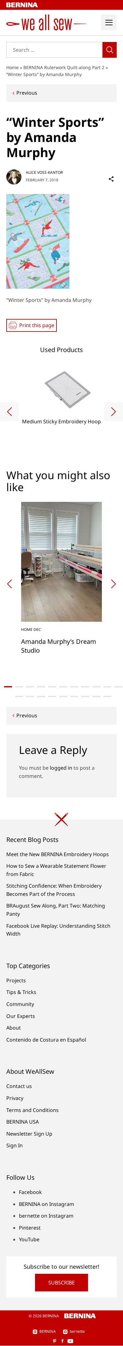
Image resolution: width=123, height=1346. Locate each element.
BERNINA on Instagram (46, 1204)
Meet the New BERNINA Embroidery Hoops (57, 854)
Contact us (19, 1086)
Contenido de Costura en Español (46, 1039)
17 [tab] (74, 696)
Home (12, 67)
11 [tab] (118, 686)
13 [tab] (30, 696)
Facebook (30, 1192)
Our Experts (20, 1016)
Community (20, 1004)
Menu (109, 22)
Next (113, 411)
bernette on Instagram (46, 1215)
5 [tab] (52, 686)
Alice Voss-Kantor (44, 172)
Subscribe (61, 1282)
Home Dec (31, 629)
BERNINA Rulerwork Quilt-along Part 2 (63, 67)
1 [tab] (8, 686)
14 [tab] (41, 696)
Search (109, 50)
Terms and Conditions (32, 1110)
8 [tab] (85, 686)
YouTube (29, 1239)
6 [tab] (63, 686)
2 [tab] (19, 686)
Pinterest (30, 1227)
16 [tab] (63, 696)
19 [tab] (96, 696)
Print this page (36, 325)
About (13, 1027)
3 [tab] (30, 686)
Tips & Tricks (21, 992)
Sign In (14, 1145)
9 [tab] (96, 686)
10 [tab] (107, 686)
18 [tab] (85, 696)
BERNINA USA (22, 1121)
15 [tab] (52, 696)
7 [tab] (74, 686)
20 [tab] (107, 696)
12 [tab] (19, 696)
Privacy (14, 1098)
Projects (16, 980)
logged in (61, 767)
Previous (26, 92)
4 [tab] (41, 686)
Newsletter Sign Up (29, 1133)
